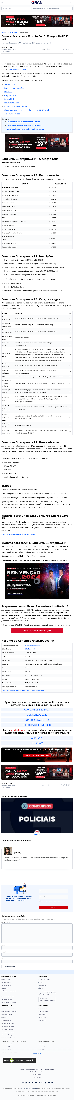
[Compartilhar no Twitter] (64, 49)
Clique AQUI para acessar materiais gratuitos (19, 534)
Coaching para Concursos (9, 1011)
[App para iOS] (29, 1082)
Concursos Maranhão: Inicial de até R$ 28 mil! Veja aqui (24, 125)
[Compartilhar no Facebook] (61, 49)
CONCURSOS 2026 (37, 714)
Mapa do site (37, 1077)
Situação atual (9, 84)
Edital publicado (30, 649)
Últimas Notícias (12, 32)
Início (3, 32)
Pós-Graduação (6, 1020)
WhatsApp (43, 985)
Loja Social (4, 988)
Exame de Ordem (6, 1014)
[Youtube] (36, 1082)
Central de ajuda (45, 979)
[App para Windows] (23, 1082)
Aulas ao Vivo (42, 1014)
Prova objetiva (10, 99)
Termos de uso (37, 1074)
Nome (3, 945)
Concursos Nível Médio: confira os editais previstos (23, 122)
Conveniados (5, 994)
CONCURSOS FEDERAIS (37, 709)
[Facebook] (46, 1082)
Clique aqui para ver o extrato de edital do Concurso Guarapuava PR (23, 690)
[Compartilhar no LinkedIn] (66, 49)
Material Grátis (43, 1011)
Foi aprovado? (47, 999)
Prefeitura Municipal (18, 69)
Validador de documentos (9, 991)
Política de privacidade (37, 1072)
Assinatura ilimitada (12, 114)
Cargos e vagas (10, 95)
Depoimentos (42, 1009)
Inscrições (8, 92)
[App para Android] (33, 1082)
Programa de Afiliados (8, 997)
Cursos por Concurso (7, 1023)
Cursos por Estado (7, 1029)
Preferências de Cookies (8, 1002)
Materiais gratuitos (11, 103)
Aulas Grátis (42, 1017)
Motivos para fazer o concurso (16, 106)
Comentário (5, 922)
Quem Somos (5, 979)
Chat (41, 982)
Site (2, 959)
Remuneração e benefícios (14, 88)
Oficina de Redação (7, 1035)
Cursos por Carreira (7, 1026)
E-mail (3, 952)
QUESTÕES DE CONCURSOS (37, 725)
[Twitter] (49, 1082)
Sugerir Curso (42, 1020)
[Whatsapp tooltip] (42, 1082)
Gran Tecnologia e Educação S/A (29, 1088)
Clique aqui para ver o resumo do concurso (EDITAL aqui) (26, 110)
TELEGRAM (37, 743)
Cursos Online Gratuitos (8, 1038)
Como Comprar (6, 985)
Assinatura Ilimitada (7, 1009)
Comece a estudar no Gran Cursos (37, 755)
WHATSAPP (37, 737)
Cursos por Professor (8, 1032)
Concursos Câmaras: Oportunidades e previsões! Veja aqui (25, 129)
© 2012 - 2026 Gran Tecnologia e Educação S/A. (37, 1069)
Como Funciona (6, 982)
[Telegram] (52, 1082)
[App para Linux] (26, 1082)
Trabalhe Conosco (6, 999)
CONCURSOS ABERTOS (37, 719)
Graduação (4, 1017)
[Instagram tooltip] (39, 1082)
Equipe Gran (8, 47)
